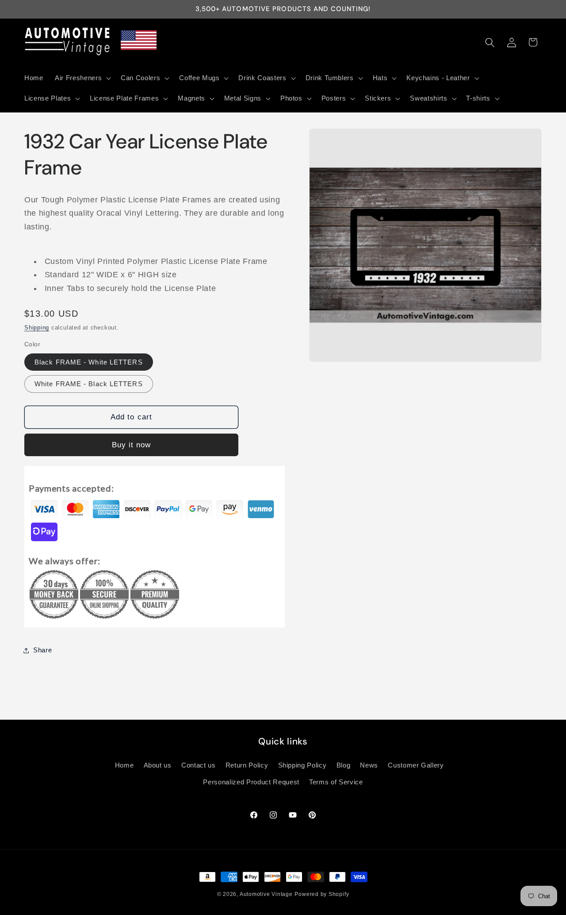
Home (124, 765)
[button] (82, 78)
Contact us (198, 765)
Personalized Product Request (251, 782)
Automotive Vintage (266, 894)
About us (158, 765)
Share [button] (42, 650)
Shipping (36, 327)
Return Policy (247, 765)
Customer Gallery (416, 765)
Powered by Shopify (321, 894)
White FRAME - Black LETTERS (88, 384)
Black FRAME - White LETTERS (88, 362)
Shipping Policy (302, 765)
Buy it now (131, 445)
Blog (344, 765)
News (369, 765)
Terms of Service (336, 782)
